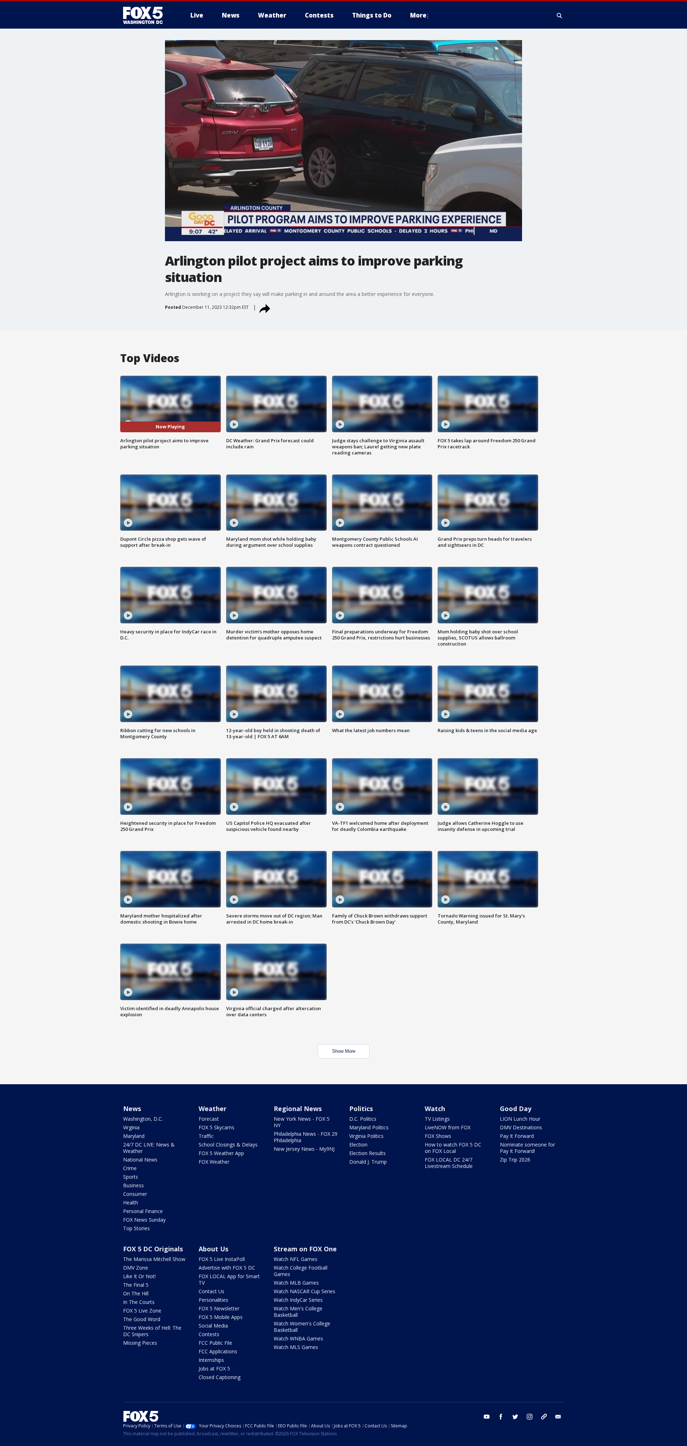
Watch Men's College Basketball (298, 1311)
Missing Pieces (140, 1342)
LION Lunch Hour (520, 1118)
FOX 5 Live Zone (142, 1310)
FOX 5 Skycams (216, 1127)
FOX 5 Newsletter (219, 1308)
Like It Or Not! (139, 1276)
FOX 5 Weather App (221, 1153)
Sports (130, 1176)
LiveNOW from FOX (448, 1127)
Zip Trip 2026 (515, 1159)
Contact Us (211, 1291)
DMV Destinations (521, 1127)
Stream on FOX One (305, 1249)
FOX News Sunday (144, 1219)
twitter (515, 1416)
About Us (213, 1249)
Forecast (209, 1118)
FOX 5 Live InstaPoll (222, 1259)
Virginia (131, 1127)
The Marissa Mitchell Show (154, 1259)
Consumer (135, 1194)
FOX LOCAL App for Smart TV (229, 1279)
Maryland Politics (369, 1127)
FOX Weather (214, 1161)
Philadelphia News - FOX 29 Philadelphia (305, 1137)
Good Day (515, 1108)
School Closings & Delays (228, 1144)
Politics (361, 1108)
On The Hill (135, 1293)
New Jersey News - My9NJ (304, 1148)
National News (140, 1159)
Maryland (134, 1136)
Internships (211, 1360)
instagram (529, 1416)
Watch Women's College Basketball (302, 1326)
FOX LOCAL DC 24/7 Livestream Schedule (449, 1162)
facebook (501, 1416)
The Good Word (141, 1319)
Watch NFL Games (295, 1259)
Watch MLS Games (296, 1347)
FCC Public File (215, 1342)
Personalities (213, 1299)
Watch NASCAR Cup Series (304, 1291)
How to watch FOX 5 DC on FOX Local (453, 1147)
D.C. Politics (362, 1118)
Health (130, 1202)
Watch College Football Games (300, 1270)
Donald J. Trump (368, 1161)
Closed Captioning (219, 1377)
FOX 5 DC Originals (153, 1249)
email (558, 1416)
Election (358, 1144)
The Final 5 (135, 1284)
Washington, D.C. (143, 1118)
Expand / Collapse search (559, 15)
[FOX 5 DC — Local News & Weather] (146, 15)
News (132, 1108)
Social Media (213, 1325)
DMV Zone (135, 1267)
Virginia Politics (366, 1136)
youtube (486, 1416)
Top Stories (136, 1228)
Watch (435, 1108)
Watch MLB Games (296, 1282)
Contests (209, 1334)
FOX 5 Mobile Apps (221, 1317)
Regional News (298, 1108)
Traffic (206, 1136)
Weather (212, 1108)
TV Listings (437, 1118)
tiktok (544, 1416)
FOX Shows (438, 1136)
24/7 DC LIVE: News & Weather (149, 1147)
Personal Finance (143, 1211)
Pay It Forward (517, 1136)
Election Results (367, 1153)
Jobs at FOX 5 (214, 1368)
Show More (343, 1051)
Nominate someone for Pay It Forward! (527, 1147)
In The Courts (139, 1302)
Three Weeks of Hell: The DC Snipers (152, 1331)
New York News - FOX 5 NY (302, 1122)
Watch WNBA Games (298, 1338)
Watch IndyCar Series (298, 1299)
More (418, 15)
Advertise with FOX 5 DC (227, 1267)
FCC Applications (218, 1351)
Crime (130, 1168)
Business (133, 1185)
